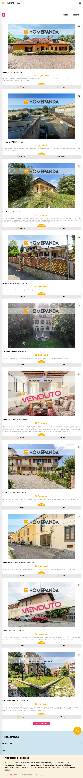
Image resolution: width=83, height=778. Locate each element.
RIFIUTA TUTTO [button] (27, 775)
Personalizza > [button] (41, 775)
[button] (41, 46)
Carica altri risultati (41, 723)
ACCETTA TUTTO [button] (12, 775)
